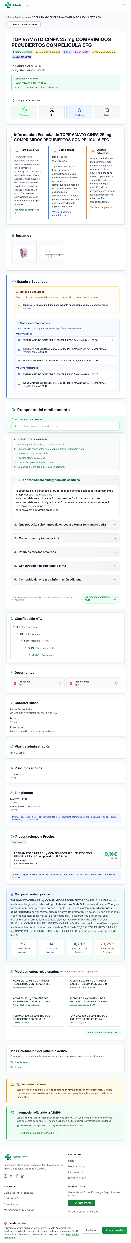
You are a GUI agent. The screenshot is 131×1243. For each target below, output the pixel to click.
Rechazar (91, 1230)
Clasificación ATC (78, 1178)
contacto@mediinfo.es (85, 1211)
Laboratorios (75, 1172)
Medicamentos (23, 17)
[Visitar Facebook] (17, 1176)
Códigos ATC (12, 1198)
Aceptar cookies (114, 1230)
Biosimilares (11, 1204)
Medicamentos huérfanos (19, 1210)
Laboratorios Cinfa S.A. (31, 83)
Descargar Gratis (84, 1202)
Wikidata (15, 1067)
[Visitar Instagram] (5, 1176)
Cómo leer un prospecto (18, 1192)
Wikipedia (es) (19, 1062)
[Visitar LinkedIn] (22, 1176)
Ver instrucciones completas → (61, 213)
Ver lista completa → (101, 207)
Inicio (9, 17)
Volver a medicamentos (25, 24)
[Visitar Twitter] (11, 1176)
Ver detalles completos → (26, 211)
